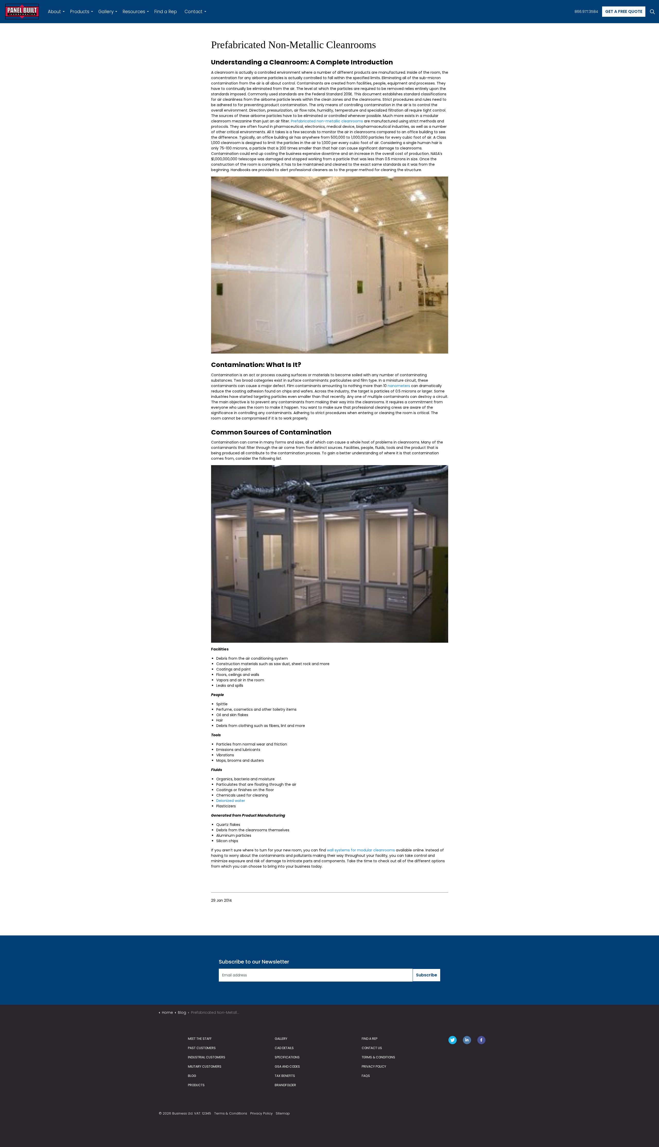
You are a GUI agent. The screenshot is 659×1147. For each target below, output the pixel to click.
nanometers (399, 385)
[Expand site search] (652, 11)
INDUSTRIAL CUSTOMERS (206, 1057)
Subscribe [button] (426, 975)
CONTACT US (372, 1048)
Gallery (106, 12)
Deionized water (230, 800)
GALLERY (281, 1038)
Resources (134, 12)
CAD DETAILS (284, 1048)
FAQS (366, 1076)
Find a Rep (165, 12)
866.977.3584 (586, 11)
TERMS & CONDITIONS (378, 1057)
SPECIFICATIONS (287, 1057)
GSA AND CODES (287, 1066)
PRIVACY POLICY (374, 1066)
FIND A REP (369, 1038)
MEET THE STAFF (200, 1038)
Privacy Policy (261, 1113)
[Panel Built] (22, 11)
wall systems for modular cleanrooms (361, 850)
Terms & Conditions (230, 1113)
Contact (194, 12)
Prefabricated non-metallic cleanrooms (327, 121)
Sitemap (283, 1113)
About (54, 12)
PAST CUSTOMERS (202, 1048)
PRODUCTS (196, 1085)
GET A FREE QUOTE (623, 11)
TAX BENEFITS (285, 1076)
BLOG (192, 1076)
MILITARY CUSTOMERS (204, 1066)
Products (79, 12)
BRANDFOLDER (285, 1085)
